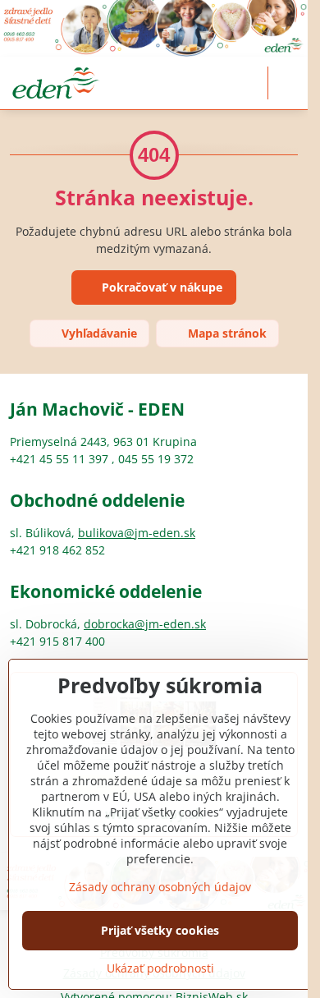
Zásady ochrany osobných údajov (160, 887)
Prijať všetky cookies (160, 930)
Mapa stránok (226, 333)
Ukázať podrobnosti (160, 968)
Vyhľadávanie (97, 333)
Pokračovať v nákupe (160, 287)
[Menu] (288, 83)
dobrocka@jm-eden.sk (145, 624)
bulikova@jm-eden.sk (136, 532)
